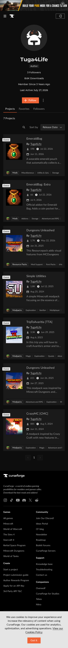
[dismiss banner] (63, 4)
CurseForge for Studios (47, 594)
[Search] (24, 127)
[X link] (30, 500)
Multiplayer (55, 310)
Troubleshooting (44, 569)
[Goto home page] (12, 16)
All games (8, 518)
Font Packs (50, 264)
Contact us (41, 575)
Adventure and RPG (50, 219)
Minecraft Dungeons (13, 551)
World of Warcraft (12, 529)
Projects (10, 109)
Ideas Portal (42, 524)
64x (60, 264)
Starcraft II (8, 540)
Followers (39, 109)
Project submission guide (15, 575)
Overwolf (40, 588)
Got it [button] (34, 640)
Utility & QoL (43, 173)
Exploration (31, 310)
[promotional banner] (34, 5)
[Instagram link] (5, 500)
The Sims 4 (9, 535)
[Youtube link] (18, 500)
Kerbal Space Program (14, 545)
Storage (55, 173)
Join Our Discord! (45, 518)
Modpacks (17, 310)
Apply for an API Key (13, 586)
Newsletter (41, 535)
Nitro (38, 604)
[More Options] (43, 100)
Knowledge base (44, 564)
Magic (28, 356)
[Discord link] (24, 500)
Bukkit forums (43, 545)
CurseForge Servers (45, 551)
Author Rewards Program (16, 580)
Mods (15, 173)
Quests (51, 356)
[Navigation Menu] (5, 16)
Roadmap (41, 540)
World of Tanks (11, 556)
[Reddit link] (37, 500)
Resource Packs (19, 264)
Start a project (10, 569)
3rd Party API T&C (12, 591)
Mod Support (37, 264)
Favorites (24, 109)
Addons (24, 219)
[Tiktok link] (12, 500)
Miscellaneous (27, 173)
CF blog (40, 529)
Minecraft (8, 524)
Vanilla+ (42, 310)
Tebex (39, 599)
